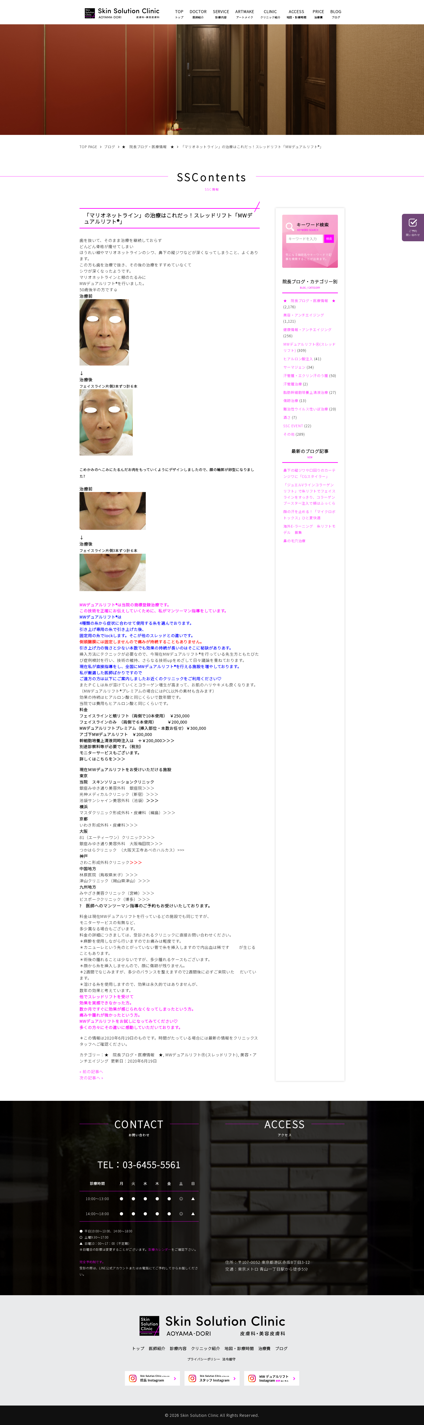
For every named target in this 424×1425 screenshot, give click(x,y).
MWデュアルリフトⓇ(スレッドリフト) (201, 1054)
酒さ (287, 417)
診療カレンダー (159, 1249)
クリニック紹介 (205, 1348)
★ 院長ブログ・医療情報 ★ (133, 1054)
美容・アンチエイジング (303, 315)
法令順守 (229, 1359)
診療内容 (178, 1348)
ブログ (281, 1348)
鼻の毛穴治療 (294, 540)
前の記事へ (93, 1071)
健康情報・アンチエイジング (307, 329)
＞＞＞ (168, 740)
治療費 (264, 1348)
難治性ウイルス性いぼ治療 (305, 409)
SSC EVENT (293, 425)
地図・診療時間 (239, 1348)
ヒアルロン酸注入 (298, 358)
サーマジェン (294, 367)
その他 (289, 434)
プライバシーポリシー (203, 1359)
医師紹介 (157, 1348)
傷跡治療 (290, 400)
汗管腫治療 (292, 384)
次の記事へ (90, 1077)
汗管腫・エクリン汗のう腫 (305, 375)
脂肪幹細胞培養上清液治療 (305, 392)
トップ (138, 1348)
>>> (181, 850)
